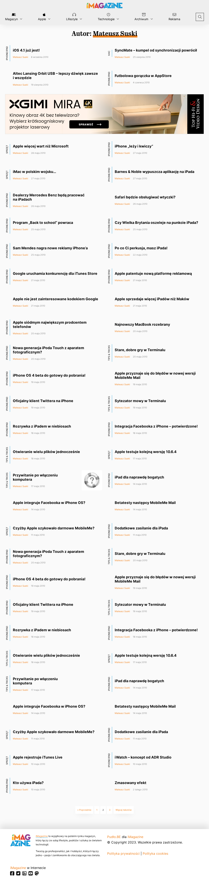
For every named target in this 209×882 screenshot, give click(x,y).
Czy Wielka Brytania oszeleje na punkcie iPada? (156, 222)
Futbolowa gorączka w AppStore (143, 76)
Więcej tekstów (124, 809)
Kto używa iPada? (28, 783)
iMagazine (42, 836)
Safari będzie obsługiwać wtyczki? (145, 197)
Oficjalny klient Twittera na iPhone (43, 401)
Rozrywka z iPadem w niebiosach (42, 426)
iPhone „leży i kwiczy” (134, 146)
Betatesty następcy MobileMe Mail (145, 502)
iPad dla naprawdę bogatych (139, 477)
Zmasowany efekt (130, 783)
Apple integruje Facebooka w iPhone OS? (49, 502)
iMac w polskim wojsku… (34, 171)
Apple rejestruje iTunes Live (37, 757)
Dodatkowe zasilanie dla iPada (141, 528)
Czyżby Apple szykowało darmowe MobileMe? (53, 528)
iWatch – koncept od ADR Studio (143, 757)
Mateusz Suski (20, 57)
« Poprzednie (84, 809)
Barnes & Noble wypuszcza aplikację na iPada (154, 171)
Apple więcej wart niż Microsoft (41, 146)
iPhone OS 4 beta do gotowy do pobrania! (49, 375)
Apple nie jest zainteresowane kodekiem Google (55, 299)
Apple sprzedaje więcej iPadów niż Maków (152, 299)
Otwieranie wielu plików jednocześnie (46, 452)
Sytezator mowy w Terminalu (140, 401)
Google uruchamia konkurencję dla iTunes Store (55, 273)
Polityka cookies (155, 853)
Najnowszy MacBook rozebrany (142, 324)
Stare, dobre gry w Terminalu (140, 350)
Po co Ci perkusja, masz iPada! (141, 248)
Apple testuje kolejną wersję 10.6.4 (146, 452)
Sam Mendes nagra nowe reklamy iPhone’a (50, 248)
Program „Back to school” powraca (43, 222)
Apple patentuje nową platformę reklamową (153, 273)
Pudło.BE (114, 837)
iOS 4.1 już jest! (26, 50)
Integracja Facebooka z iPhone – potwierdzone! (156, 426)
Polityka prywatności (123, 853)
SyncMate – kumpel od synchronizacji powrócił (156, 50)
